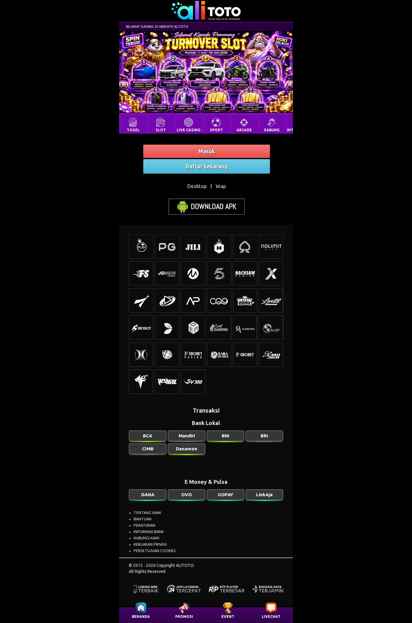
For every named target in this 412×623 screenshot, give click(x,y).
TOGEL (133, 130)
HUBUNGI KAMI (146, 538)
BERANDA (141, 616)
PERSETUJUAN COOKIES (155, 551)
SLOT (161, 130)
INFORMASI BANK (149, 532)
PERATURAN (144, 525)
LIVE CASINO (189, 130)
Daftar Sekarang (206, 166)
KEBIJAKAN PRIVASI (150, 544)
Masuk (206, 151)
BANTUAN (142, 519)
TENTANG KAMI (147, 513)
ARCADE (244, 130)
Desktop (197, 186)
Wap (221, 186)
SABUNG (272, 130)
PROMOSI (184, 616)
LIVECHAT (271, 616)
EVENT (227, 616)
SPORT (216, 130)
